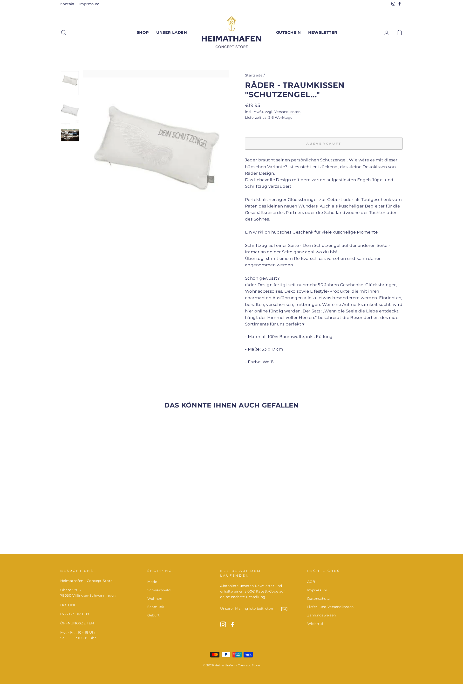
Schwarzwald (159, 590)
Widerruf (315, 624)
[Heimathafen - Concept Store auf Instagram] (223, 624)
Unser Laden (171, 32)
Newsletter (322, 32)
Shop (143, 32)
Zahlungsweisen (321, 615)
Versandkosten (287, 112)
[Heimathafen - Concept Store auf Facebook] (232, 624)
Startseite (253, 75)
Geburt (153, 615)
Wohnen (154, 598)
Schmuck (155, 607)
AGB (311, 582)
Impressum (89, 4)
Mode (152, 582)
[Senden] (284, 609)
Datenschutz (318, 598)
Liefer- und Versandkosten (330, 607)
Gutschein (288, 32)
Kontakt (67, 4)
